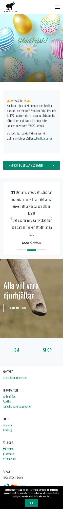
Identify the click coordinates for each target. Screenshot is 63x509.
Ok (31, 503)
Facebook (9, 454)
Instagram (10, 459)
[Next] (51, 218)
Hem (15, 350)
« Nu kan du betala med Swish (26, 165)
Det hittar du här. (44, 138)
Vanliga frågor (9, 396)
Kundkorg (7, 430)
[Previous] (12, 218)
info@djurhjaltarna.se (16, 378)
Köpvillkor (7, 401)
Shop (47, 350)
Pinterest (9, 449)
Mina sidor (8, 425)
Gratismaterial (17, 308)
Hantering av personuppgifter (17, 406)
